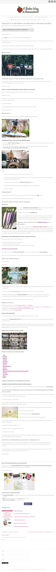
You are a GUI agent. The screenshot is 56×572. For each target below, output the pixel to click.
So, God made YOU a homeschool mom (22, 513)
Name (3, 550)
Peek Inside (31, 29)
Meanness (5, 369)
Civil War (32, 308)
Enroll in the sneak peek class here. (21, 526)
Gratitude (5, 363)
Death (4, 377)
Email (3, 554)
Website (3, 558)
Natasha (8, 286)
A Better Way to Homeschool (28, 9)
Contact (27, 569)
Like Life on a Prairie (21, 305)
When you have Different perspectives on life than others (15, 371)
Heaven (4, 376)
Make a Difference (7, 366)
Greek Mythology (18, 310)
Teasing (4, 368)
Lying (4, 355)
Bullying (4, 358)
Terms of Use (43, 569)
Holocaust (30, 305)
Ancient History (14, 308)
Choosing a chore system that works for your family (24, 516)
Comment (4, 539)
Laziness (5, 359)
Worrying (5, 372)
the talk (37, 306)
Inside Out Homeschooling (19, 519)
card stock (20, 498)
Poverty (5, 364)
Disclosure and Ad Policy (34, 569)
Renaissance (27, 308)
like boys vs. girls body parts (24, 306)
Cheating (5, 356)
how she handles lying (16, 291)
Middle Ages (21, 308)
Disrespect (5, 361)
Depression (6, 374)
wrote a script (45, 306)
